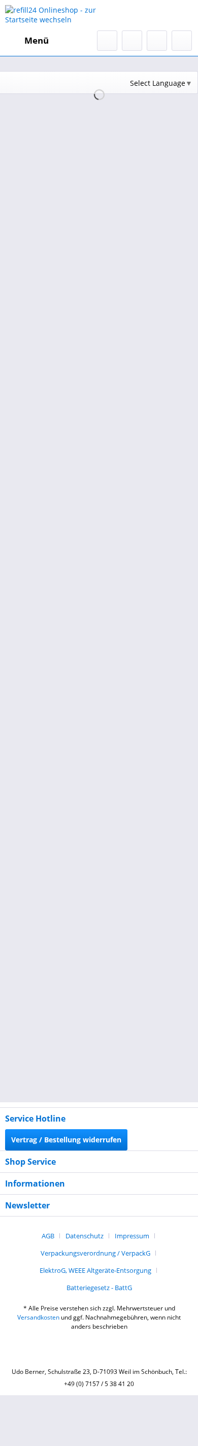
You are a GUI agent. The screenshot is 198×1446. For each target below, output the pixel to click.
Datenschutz (84, 1235)
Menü (36, 40)
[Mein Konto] (157, 40)
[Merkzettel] (132, 40)
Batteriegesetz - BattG (99, 1287)
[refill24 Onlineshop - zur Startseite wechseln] (52, 15)
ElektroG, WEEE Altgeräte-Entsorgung (95, 1270)
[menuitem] (27, 40)
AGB (48, 1235)
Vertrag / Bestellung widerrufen (66, 1139)
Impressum (132, 1235)
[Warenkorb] (182, 40)
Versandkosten (38, 1317)
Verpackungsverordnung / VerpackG (95, 1253)
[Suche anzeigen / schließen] (107, 40)
